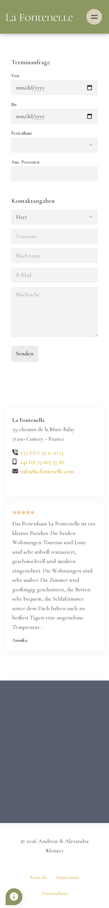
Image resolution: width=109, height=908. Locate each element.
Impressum (67, 877)
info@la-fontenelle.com (47, 471)
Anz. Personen (25, 162)
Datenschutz (54, 893)
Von (15, 76)
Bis (14, 104)
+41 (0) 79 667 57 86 (42, 462)
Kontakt (38, 877)
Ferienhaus (21, 133)
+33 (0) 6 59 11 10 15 (41, 452)
